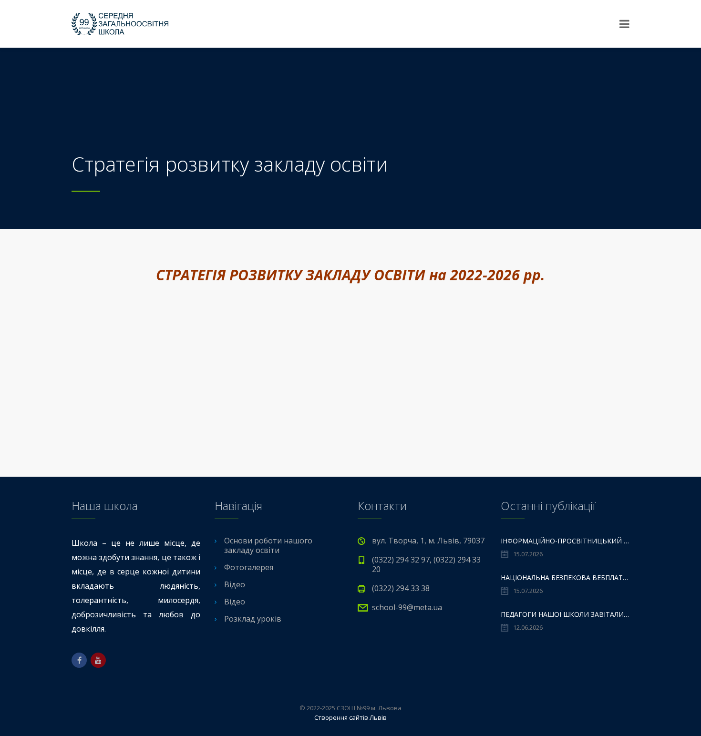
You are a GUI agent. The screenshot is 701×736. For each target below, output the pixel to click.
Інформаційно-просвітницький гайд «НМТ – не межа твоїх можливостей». (565, 540)
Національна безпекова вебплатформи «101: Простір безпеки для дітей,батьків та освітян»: (565, 577)
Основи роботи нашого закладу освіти (268, 545)
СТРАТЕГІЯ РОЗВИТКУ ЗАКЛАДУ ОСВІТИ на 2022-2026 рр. (350, 275)
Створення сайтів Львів (350, 717)
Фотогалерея (248, 567)
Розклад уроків (252, 619)
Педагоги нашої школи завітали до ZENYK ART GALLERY (565, 614)
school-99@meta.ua (407, 607)
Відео (234, 584)
